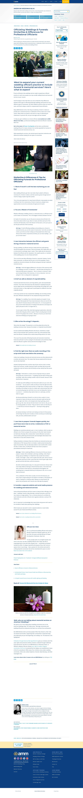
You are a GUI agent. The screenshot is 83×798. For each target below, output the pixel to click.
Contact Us (54, 764)
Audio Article (56, 18)
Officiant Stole (36, 764)
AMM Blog (18, 5)
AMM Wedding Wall (18, 766)
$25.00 (65, 211)
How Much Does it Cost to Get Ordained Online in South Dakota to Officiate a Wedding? (33, 724)
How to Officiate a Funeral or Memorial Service (26, 568)
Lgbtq (64, 20)
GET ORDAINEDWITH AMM (18, 745)
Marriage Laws (61, 16)
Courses (15, 771)
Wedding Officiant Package (39, 756)
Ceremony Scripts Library (38, 777)
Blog (43, 1)
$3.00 (59, 209)
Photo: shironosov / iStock (33, 77)
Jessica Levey (17, 37)
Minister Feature (17, 25)
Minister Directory (18, 769)
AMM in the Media (56, 774)
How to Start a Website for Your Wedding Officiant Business (30, 513)
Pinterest (16, 559)
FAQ (53, 766)
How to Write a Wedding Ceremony (41, 772)
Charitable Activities (56, 772)
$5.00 (65, 209)
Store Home (35, 766)
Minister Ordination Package (39, 753)
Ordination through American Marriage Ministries (26, 641)
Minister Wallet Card (37, 761)
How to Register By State (38, 779)
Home (15, 5)
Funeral (22, 25)
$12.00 (59, 211)
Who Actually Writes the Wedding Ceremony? (27, 345)
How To (28, 16)
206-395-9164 (25, 761)
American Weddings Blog (19, 763)
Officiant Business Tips (33, 25)
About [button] (46, 1)
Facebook (28, 558)
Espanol (55, 20)
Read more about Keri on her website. (23, 550)
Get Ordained (66, 1)
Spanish (60, 20)
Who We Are (54, 761)
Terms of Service (18, 791)
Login (60, 1)
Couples (55, 16)
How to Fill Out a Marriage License (40, 774)
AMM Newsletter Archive (57, 756)
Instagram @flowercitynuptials (39, 558)
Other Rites (26, 25)
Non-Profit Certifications (57, 753)
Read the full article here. (40, 614)
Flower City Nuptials (29, 126)
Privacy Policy (56, 791)
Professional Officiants (64, 18)
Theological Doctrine (56, 759)
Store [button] (55, 1)
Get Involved (55, 777)
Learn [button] (51, 1)
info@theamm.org (18, 761)
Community (42, 16)
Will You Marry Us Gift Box (39, 759)
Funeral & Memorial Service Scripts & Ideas (33, 583)
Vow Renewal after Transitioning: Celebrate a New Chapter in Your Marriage (31, 728)
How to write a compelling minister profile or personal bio (29, 517)
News (15, 16)
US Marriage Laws (37, 782)
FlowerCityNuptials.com (19, 558)
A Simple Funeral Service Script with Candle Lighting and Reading (31, 578)
